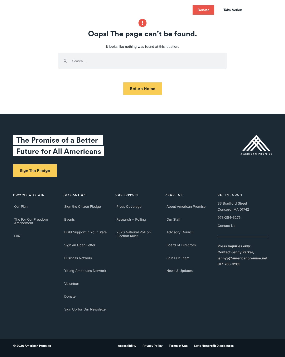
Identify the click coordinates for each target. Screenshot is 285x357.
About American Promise (186, 206)
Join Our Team (177, 258)
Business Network (78, 258)
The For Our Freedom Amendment (31, 221)
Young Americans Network (85, 271)
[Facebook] (150, 10)
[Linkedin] (184, 10)
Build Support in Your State (85, 232)
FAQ (17, 236)
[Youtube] (167, 10)
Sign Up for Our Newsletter (85, 309)
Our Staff (173, 219)
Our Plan (21, 206)
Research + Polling (131, 219)
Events (69, 219)
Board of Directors (181, 245)
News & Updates (179, 271)
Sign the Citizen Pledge (82, 206)
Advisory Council (179, 232)
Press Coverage (128, 206)
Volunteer (71, 284)
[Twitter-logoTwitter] (159, 10)
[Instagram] (175, 10)
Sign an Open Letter (79, 245)
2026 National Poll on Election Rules (133, 234)
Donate (70, 296)
